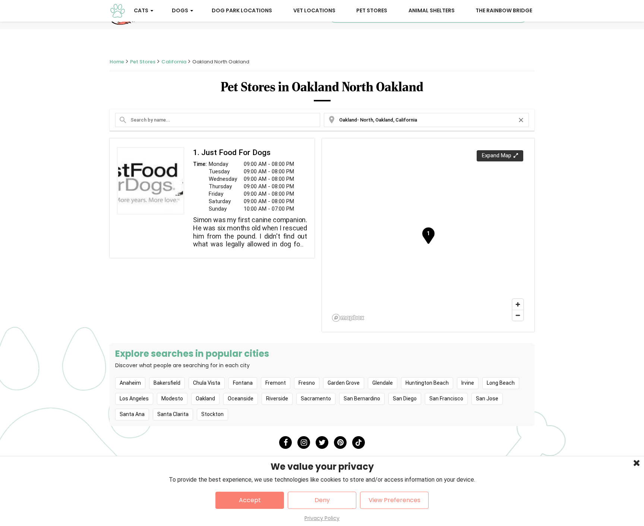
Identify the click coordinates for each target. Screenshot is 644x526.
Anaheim (130, 383)
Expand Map (496, 155)
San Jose (487, 398)
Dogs (180, 10)
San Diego (405, 398)
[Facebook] (285, 442)
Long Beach (501, 383)
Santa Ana (132, 414)
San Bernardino (362, 398)
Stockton (212, 414)
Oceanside (240, 398)
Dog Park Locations (242, 10)
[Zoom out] (517, 315)
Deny (322, 500)
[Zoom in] (517, 304)
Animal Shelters (431, 10)
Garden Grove (344, 383)
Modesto (172, 398)
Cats (141, 10)
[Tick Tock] (358, 442)
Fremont (275, 383)
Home (117, 61)
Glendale (382, 383)
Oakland (205, 398)
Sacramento (316, 398)
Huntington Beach (427, 383)
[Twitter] (322, 442)
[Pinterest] (340, 442)
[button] (428, 236)
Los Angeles (134, 398)
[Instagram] (303, 442)
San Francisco (446, 398)
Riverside (277, 398)
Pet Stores (371, 10)
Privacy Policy (322, 518)
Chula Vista (206, 383)
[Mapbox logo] (348, 318)
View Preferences (394, 500)
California (173, 61)
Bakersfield (167, 383)
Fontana (243, 383)
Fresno (307, 383)
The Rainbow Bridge (504, 10)
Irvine (467, 383)
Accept (250, 500)
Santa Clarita (173, 414)
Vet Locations (314, 10)
